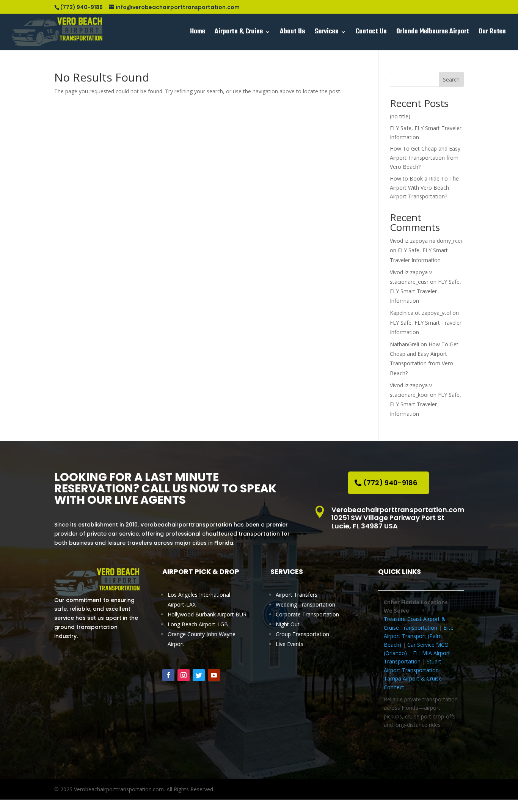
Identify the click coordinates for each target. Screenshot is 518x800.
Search (451, 79)
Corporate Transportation (307, 614)
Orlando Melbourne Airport (432, 33)
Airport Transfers (296, 594)
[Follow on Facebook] (168, 675)
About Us (292, 33)
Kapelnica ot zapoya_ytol (420, 312)
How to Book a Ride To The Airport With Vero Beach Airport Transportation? (424, 187)
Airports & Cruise (239, 33)
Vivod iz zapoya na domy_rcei (426, 240)
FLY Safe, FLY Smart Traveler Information (425, 291)
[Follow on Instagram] (183, 675)
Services (327, 33)
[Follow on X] (199, 675)
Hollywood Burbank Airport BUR (207, 614)
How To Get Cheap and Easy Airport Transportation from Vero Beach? (425, 157)
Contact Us (371, 33)
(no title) (400, 116)
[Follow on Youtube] (214, 675)
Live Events (289, 644)
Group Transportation (302, 634)
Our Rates (492, 33)
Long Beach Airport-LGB (198, 624)
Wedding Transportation (305, 604)
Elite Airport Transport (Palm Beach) (419, 636)
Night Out (288, 624)
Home (197, 33)
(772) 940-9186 (390, 482)
